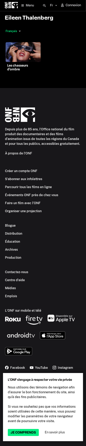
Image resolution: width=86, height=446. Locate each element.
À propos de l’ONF (18, 153)
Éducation (12, 241)
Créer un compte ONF (21, 171)
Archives (11, 249)
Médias (10, 288)
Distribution (13, 233)
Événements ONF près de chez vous (31, 195)
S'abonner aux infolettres (23, 179)
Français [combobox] (11, 31)
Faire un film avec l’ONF (23, 203)
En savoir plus (55, 432)
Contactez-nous (16, 272)
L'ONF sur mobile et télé (23, 310)
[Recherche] (44, 5)
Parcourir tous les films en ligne (28, 187)
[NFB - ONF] (11, 5)
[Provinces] (20, 31)
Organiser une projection (23, 211)
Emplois (11, 296)
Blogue (10, 225)
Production (13, 257)
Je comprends (23, 432)
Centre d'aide (15, 280)
